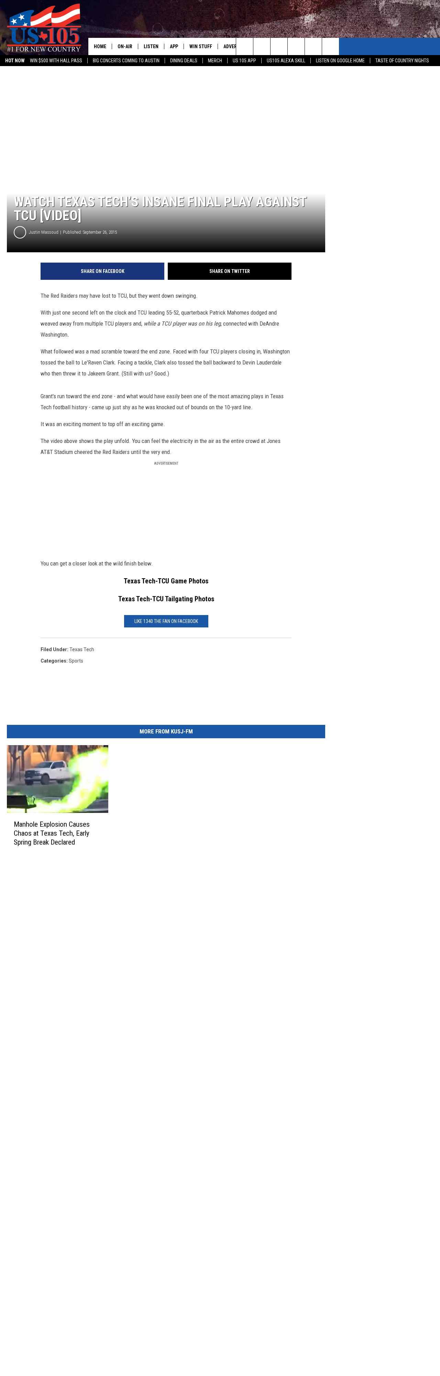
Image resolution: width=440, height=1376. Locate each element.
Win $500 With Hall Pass (56, 60)
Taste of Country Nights (402, 60)
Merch (215, 60)
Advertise (234, 46)
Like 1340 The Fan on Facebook (166, 621)
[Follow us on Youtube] (313, 46)
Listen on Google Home (340, 60)
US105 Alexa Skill (286, 60)
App (174, 46)
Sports (76, 661)
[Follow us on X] (330, 46)
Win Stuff (200, 46)
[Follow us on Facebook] (279, 46)
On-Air (125, 46)
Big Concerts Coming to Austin (126, 60)
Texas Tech (81, 649)
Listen (151, 46)
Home (100, 46)
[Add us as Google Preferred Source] (261, 46)
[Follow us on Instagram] (296, 46)
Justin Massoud (43, 232)
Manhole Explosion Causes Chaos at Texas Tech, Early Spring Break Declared (52, 833)
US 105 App (244, 60)
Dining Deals (183, 60)
